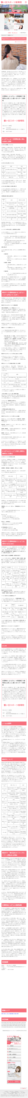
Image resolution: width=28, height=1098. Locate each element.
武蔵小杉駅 (16, 1013)
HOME (9, 32)
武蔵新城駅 (11, 1013)
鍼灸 (10, 1051)
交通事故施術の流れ (15, 1092)
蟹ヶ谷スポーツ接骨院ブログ (18, 32)
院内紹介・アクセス (19, 1091)
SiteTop (11, 1091)
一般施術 (11, 1045)
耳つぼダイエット (13, 1048)
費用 (10, 1060)
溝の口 (5, 1013)
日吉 (8, 1013)
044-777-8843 (9, 131)
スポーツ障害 (12, 1057)
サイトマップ (22, 1093)
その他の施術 (10, 1093)
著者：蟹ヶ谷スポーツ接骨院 (21, 41)
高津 (2, 1013)
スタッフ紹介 (6, 1092)
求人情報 (23, 1092)
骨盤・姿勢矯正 (13, 1054)
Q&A (5, 1093)
